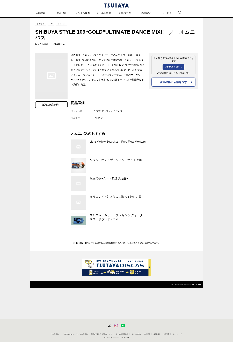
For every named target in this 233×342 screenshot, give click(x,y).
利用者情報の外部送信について (101, 334)
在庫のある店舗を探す (173, 82)
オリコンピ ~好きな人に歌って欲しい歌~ (116, 196)
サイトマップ (177, 334)
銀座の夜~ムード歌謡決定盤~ (109, 178)
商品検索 (61, 13)
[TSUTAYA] (116, 5)
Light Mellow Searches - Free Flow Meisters (118, 141)
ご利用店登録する (173, 67)
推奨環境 (166, 334)
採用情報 (157, 334)
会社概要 (147, 334)
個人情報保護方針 (122, 334)
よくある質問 (104, 13)
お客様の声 (125, 13)
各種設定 (146, 13)
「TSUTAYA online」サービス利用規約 (75, 334)
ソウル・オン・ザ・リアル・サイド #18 (116, 160)
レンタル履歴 (83, 13)
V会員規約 (55, 334)
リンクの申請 (136, 334)
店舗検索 (40, 13)
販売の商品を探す (51, 104)
